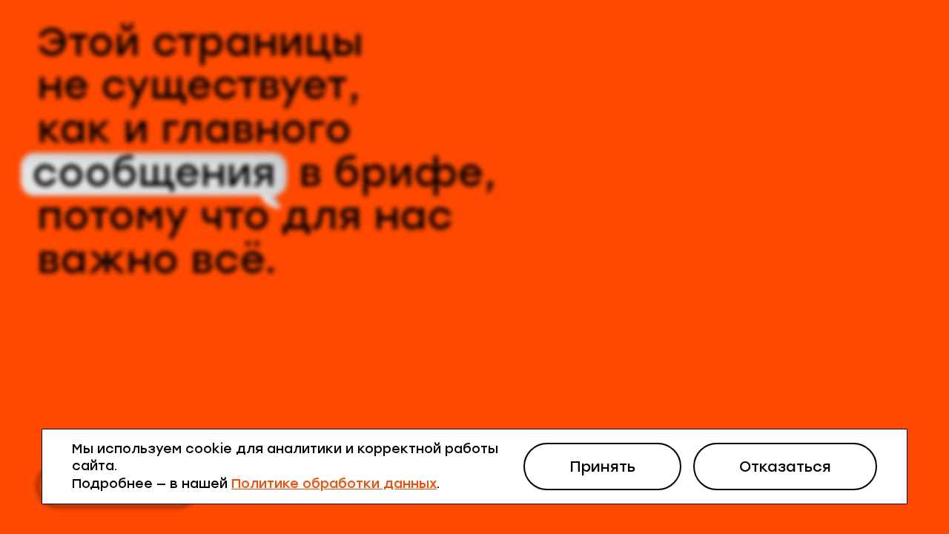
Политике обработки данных (334, 483)
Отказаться (785, 466)
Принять (602, 466)
